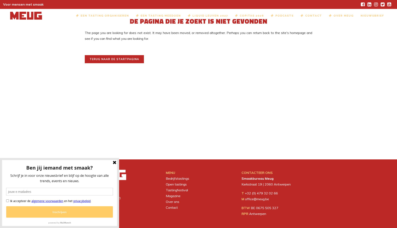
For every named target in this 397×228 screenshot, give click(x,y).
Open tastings (176, 184)
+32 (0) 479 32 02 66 (261, 193)
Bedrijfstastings (177, 178)
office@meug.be (257, 199)
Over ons (172, 202)
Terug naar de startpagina (114, 59)
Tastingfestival (177, 190)
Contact (172, 207)
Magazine (173, 196)
